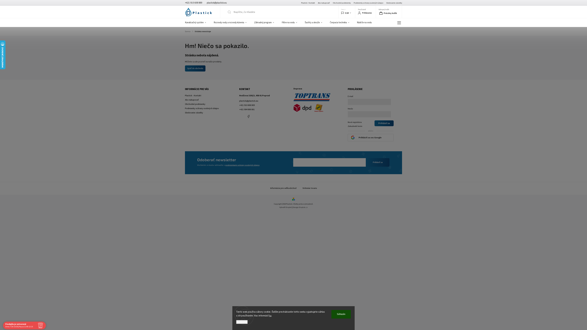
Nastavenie (241, 322)
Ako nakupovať (324, 3)
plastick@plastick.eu (248, 101)
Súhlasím (341, 314)
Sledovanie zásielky (394, 3)
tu (270, 315)
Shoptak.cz (303, 207)
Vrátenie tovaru (310, 188)
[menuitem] (197, 22)
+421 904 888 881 (247, 109)
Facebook (248, 116)
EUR (347, 13)
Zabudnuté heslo (355, 126)
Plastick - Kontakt (308, 3)
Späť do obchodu (195, 68)
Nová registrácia (355, 122)
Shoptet (289, 207)
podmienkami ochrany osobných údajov (242, 165)
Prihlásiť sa (378, 162)
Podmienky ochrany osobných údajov (368, 3)
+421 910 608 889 (247, 105)
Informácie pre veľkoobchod (283, 188)
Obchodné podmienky (342, 3)
